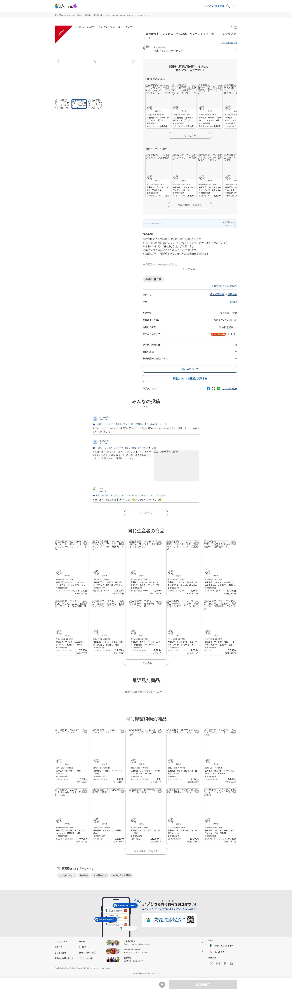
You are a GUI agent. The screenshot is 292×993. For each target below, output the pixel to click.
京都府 (233, 301)
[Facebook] (224, 963)
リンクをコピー (229, 389)
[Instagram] (218, 963)
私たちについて (190, 369)
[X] (211, 963)
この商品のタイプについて (224, 286)
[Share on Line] (219, 388)
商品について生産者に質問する (190, 378)
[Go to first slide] (133, 61)
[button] (190, 49)
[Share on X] (213, 388)
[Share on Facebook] (208, 388)
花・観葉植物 (77, 15)
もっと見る (190, 135)
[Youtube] (231, 963)
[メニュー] (234, 6)
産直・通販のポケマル (62, 15)
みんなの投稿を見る (229, 43)
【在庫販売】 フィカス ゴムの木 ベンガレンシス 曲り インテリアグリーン (121, 15)
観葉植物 (88, 15)
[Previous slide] (58, 61)
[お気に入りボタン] (167, 87)
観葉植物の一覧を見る (190, 205)
